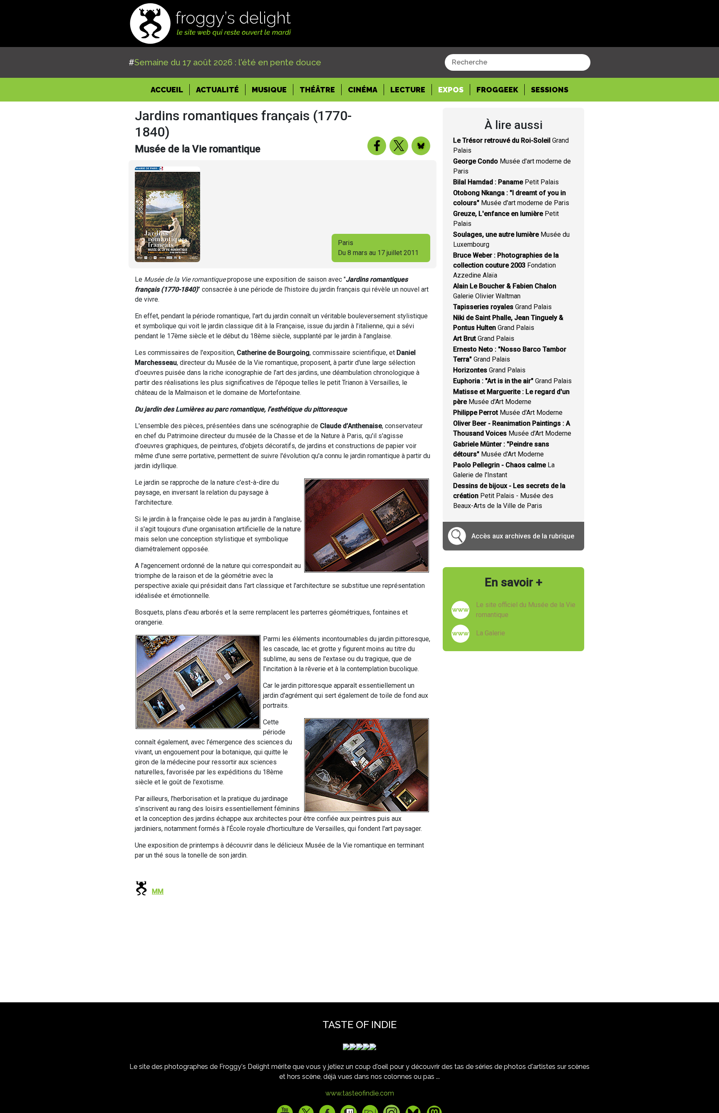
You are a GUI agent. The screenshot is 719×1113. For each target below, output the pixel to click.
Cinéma (362, 89)
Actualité (217, 89)
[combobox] (517, 62)
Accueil (170, 89)
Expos (451, 89)
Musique (269, 89)
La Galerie (490, 633)
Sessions (549, 89)
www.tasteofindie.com (359, 1093)
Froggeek (497, 89)
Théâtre (317, 89)
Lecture (407, 89)
